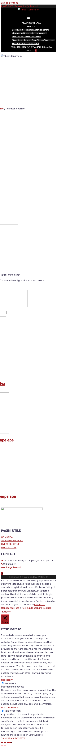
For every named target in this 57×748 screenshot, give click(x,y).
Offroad (36, 43)
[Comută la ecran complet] (8, 742)
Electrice (16, 43)
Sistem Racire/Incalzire (22, 40)
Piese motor (17, 33)
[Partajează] (5, 742)
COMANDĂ (7, 537)
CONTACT (28, 50)
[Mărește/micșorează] (10, 742)
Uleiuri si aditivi (26, 43)
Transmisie (29, 30)
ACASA (25, 23)
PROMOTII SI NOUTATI (20, 47)
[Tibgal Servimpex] (28, 9)
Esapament (42, 33)
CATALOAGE (36, 47)
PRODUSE (31, 26)
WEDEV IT (43, 577)
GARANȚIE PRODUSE (12, 540)
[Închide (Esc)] (2, 742)
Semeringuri (32, 33)
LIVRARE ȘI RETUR (10, 544)
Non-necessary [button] (9, 707)
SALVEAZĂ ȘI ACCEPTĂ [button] (13, 738)
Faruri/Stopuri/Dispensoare (43, 40)
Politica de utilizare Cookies (36, 608)
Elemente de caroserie (22, 37)
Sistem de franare (41, 30)
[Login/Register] (38, 50)
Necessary (10, 683)
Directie (21, 30)
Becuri (15, 30)
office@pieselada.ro (31, 6)
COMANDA (47, 47)
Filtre (24, 33)
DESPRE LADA (34, 23)
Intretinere (36, 37)
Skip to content (9, 2)
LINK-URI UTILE (8, 547)
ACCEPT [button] (6, 612)
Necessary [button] (7, 679)
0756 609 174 (10, 6)
